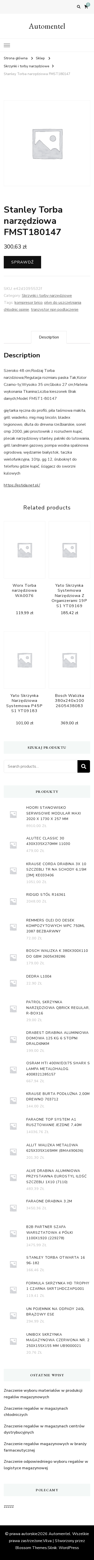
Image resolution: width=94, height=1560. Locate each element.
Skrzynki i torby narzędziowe (47, 295)
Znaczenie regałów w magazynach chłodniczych (36, 1412)
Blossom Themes (31, 1548)
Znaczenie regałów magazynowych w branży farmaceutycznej (45, 1447)
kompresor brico (29, 302)
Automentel (47, 26)
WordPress (69, 1548)
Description (49, 337)
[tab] (49, 337)
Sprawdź (22, 262)
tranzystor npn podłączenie (54, 309)
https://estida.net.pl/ (22, 485)
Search (83, 766)
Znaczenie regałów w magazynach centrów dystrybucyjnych (44, 1429)
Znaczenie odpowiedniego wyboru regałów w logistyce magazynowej (46, 1465)
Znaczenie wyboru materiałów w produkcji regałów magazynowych (43, 1394)
